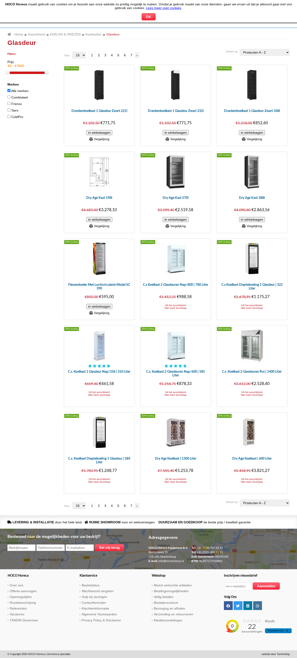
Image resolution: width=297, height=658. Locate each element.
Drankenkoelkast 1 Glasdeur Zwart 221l (99, 111)
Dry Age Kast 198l (99, 198)
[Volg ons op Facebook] (228, 605)
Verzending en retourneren (173, 614)
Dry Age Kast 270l (175, 198)
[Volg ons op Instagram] (257, 605)
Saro (14, 110)
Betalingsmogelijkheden (171, 591)
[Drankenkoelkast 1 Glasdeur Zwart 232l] (175, 85)
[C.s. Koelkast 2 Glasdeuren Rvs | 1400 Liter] (252, 345)
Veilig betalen (163, 597)
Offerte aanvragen (23, 591)
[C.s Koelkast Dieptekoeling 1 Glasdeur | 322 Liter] (252, 259)
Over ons (16, 585)
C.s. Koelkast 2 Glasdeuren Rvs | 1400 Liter (252, 371)
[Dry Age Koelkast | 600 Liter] (252, 432)
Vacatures (17, 614)
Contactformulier (94, 602)
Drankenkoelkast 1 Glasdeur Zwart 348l (252, 111)
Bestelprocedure (166, 602)
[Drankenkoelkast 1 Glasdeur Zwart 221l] (99, 85)
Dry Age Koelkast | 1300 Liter (175, 458)
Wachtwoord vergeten (98, 591)
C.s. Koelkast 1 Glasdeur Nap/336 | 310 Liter (99, 371)
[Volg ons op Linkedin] (247, 605)
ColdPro (16, 117)
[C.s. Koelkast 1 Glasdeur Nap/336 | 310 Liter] (99, 345)
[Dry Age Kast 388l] (252, 172)
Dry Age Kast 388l (252, 198)
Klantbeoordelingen (168, 620)
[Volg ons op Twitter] (238, 605)
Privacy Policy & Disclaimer (101, 620)
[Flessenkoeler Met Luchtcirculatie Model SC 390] (99, 259)
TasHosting (283, 654)
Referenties (18, 608)
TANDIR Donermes (24, 620)
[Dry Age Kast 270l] (175, 172)
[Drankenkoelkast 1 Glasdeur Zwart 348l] (252, 85)
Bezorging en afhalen (169, 608)
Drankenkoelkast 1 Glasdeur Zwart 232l (175, 111)
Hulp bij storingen (94, 597)
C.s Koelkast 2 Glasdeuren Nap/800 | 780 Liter (175, 284)
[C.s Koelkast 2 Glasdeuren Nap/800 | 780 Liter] (175, 259)
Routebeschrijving (23, 602)
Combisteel (19, 97)
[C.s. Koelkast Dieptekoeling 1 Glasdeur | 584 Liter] (99, 432)
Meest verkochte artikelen (173, 585)
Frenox (16, 104)
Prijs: (11, 62)
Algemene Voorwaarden (99, 614)
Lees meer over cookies (163, 8)
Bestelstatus (91, 585)
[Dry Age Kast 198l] (99, 172)
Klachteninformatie (95, 608)
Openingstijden (21, 597)
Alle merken (19, 91)
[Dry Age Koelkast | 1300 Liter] (176, 432)
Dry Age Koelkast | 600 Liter (252, 458)
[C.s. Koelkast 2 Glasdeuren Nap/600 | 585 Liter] (175, 345)
